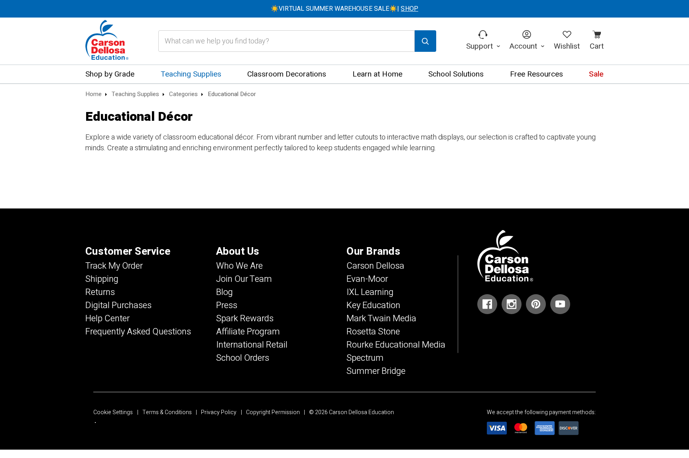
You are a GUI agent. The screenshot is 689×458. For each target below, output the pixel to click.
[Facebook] (487, 304)
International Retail (251, 344)
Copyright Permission (273, 412)
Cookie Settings (113, 412)
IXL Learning (370, 292)
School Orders (242, 358)
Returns (100, 292)
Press (226, 305)
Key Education (373, 305)
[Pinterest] (536, 304)
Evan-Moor (367, 279)
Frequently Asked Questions (138, 331)
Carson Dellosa (375, 265)
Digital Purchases (118, 305)
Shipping (101, 279)
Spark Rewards (245, 318)
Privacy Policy (218, 412)
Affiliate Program (248, 331)
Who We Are (239, 265)
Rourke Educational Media (395, 344)
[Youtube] (560, 304)
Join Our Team (244, 279)
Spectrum (365, 358)
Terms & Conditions (167, 412)
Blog (224, 292)
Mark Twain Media (381, 318)
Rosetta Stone (373, 331)
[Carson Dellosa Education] (106, 41)
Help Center (107, 318)
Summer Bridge (376, 371)
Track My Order (114, 265)
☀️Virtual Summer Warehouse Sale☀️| (344, 9)
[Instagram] (512, 304)
